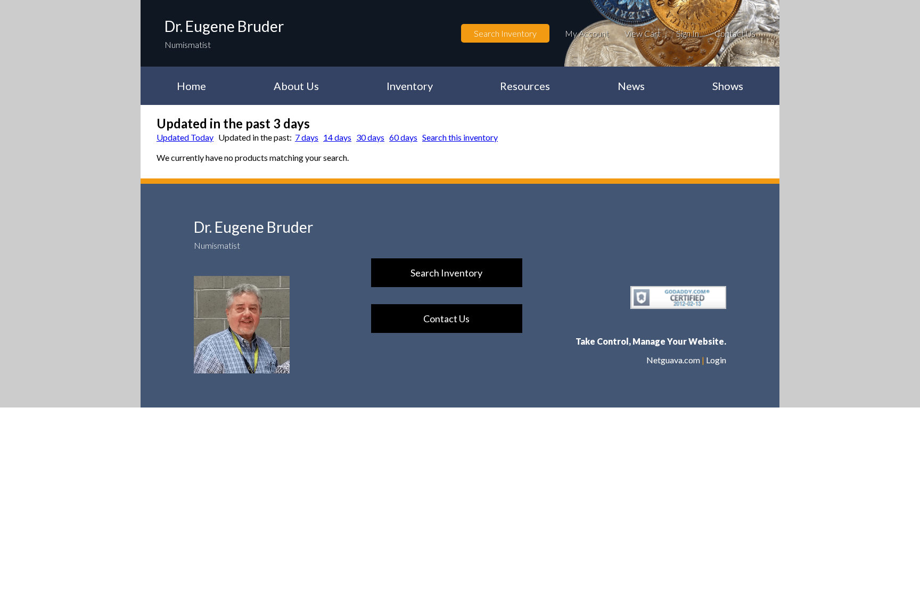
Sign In (687, 33)
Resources (525, 85)
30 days (370, 137)
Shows (727, 85)
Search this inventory (460, 137)
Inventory (410, 85)
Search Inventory (505, 33)
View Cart (643, 33)
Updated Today (185, 137)
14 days (337, 137)
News (631, 85)
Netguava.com (673, 360)
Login (716, 360)
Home (191, 85)
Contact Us (734, 33)
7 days (306, 137)
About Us (296, 85)
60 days (403, 137)
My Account (587, 33)
